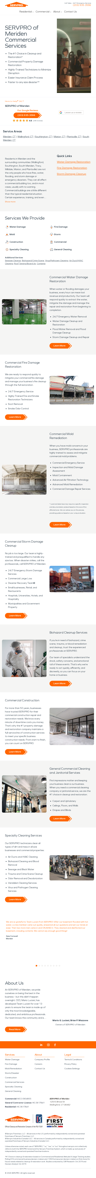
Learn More (59, 345)
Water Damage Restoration (73, 161)
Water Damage (12, 1059)
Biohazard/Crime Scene (33, 260)
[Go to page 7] (53, 965)
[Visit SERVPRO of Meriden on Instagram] (48, 1045)
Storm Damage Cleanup (71, 173)
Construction (11, 1077)
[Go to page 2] (39, 965)
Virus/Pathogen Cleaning (56, 260)
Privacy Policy (70, 1064)
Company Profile (42, 1059)
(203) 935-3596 (82, 5)
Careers (38, 1064)
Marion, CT (59, 136)
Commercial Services (14, 1082)
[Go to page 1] (36, 965)
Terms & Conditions (73, 1059)
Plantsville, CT (74, 136)
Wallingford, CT (25, 136)
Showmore (10, 201)
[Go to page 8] (56, 965)
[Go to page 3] (42, 965)
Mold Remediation (13, 1068)
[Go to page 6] (51, 965)
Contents (41, 263)
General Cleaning (13, 1091)
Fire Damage (11, 1064)
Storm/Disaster (12, 1073)
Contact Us (70, 11)
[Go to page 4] (45, 965)
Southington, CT (43, 136)
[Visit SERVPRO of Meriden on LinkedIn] (41, 1045)
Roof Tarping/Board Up (25, 263)
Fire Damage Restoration (72, 167)
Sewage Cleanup (13, 260)
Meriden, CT (9, 136)
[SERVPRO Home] (16, 4)
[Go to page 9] (59, 965)
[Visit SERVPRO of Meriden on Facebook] (55, 1045)
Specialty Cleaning (13, 1086)
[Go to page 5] (48, 965)
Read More (14, 1029)
